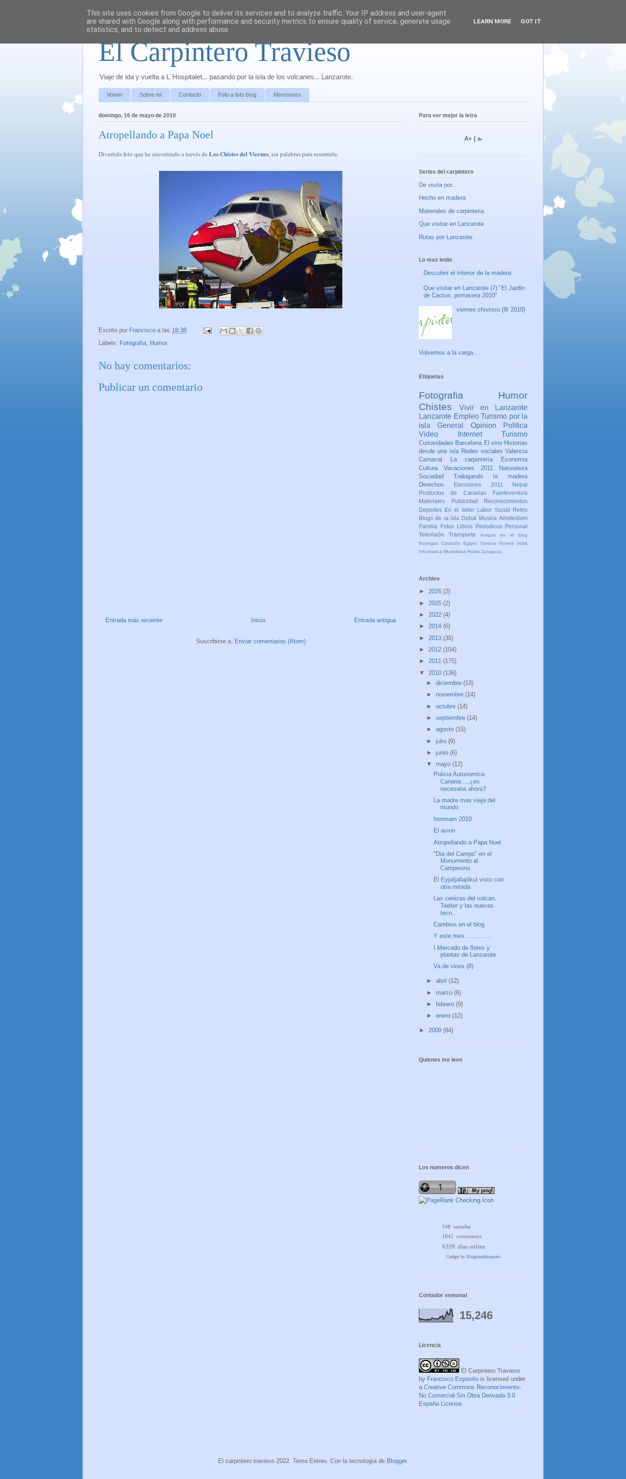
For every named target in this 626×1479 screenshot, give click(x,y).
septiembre (451, 717)
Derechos (431, 484)
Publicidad (464, 501)
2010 (435, 672)
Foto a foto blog (237, 95)
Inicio (258, 620)
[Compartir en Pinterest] (258, 330)
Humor (158, 343)
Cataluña (451, 543)
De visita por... (438, 184)
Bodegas (428, 543)
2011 (435, 660)
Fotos (447, 526)
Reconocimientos (505, 501)
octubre (446, 706)
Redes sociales (481, 451)
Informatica (430, 551)
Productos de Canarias (452, 493)
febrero (446, 1004)
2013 (435, 638)
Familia (428, 526)
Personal (516, 526)
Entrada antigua (375, 620)
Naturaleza (513, 468)
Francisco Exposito (452, 1378)
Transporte (462, 534)
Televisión (431, 534)
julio (442, 741)
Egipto (470, 543)
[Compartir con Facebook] (249, 330)
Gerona (488, 543)
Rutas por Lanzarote (445, 237)
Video (428, 434)
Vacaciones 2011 (468, 468)
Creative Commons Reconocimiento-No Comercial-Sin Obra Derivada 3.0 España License (470, 1395)
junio (443, 752)
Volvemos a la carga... (448, 352)
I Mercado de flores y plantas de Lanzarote (465, 951)
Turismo (514, 434)
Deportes (430, 510)
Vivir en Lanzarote (493, 407)
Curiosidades (436, 442)
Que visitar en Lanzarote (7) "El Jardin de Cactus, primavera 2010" (474, 292)
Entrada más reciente (133, 620)
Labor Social (493, 510)
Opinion (483, 425)
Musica (488, 518)
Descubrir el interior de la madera (467, 272)
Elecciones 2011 (478, 485)
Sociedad (431, 476)
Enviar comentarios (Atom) (270, 641)
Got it (531, 21)
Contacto (190, 95)
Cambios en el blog (459, 924)
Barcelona (468, 442)
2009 (435, 1030)
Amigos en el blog (503, 534)
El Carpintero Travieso (225, 52)
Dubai (469, 518)
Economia (514, 459)
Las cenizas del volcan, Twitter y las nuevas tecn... (465, 905)
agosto (446, 729)
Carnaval (430, 459)
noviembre (450, 694)
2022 (435, 614)
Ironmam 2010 (453, 819)
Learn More (492, 21)
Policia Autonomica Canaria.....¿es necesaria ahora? (460, 781)
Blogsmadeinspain (483, 1256)
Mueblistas (455, 551)
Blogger (396, 1460)
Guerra (506, 543)
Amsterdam (513, 518)
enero (444, 1015)
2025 (435, 603)
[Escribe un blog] (232, 330)
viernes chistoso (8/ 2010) (490, 309)
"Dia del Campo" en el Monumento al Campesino (463, 860)
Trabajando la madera (490, 476)
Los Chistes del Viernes (239, 153)
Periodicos (489, 526)
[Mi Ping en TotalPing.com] (476, 1192)
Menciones (287, 95)
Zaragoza (491, 551)
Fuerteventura (510, 493)
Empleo (466, 416)
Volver (114, 95)
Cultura (428, 468)
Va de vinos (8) (453, 966)
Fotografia (133, 343)
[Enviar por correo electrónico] (223, 330)
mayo (444, 764)
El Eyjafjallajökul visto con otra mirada (469, 883)
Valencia (516, 451)
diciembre (449, 682)
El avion (444, 830)
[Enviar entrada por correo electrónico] (207, 330)
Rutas (473, 551)
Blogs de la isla (439, 518)
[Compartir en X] (241, 330)
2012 (435, 649)
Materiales (432, 501)
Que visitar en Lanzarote (451, 223)
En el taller (459, 510)
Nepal (519, 485)
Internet (470, 434)
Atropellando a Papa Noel (467, 842)
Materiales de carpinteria (451, 211)
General (450, 425)
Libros (464, 526)
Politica (515, 425)
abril (442, 980)
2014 (435, 626)
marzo (445, 992)
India (522, 543)
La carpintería (471, 459)
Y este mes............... (463, 935)
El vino (493, 442)
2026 (435, 591)
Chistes (435, 406)
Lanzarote (435, 416)
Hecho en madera (442, 197)
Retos (520, 510)
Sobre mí (150, 95)
